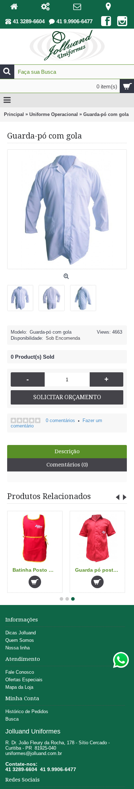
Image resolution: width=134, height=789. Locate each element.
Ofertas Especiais (24, 679)
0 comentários (60, 420)
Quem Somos (19, 640)
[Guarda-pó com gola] (23, 295)
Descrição (67, 451)
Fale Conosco (19, 672)
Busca (12, 719)
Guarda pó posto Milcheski (98, 570)
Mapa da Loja (19, 687)
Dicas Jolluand (20, 632)
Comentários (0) (67, 464)
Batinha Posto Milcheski (36, 570)
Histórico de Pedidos (26, 711)
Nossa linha (17, 647)
